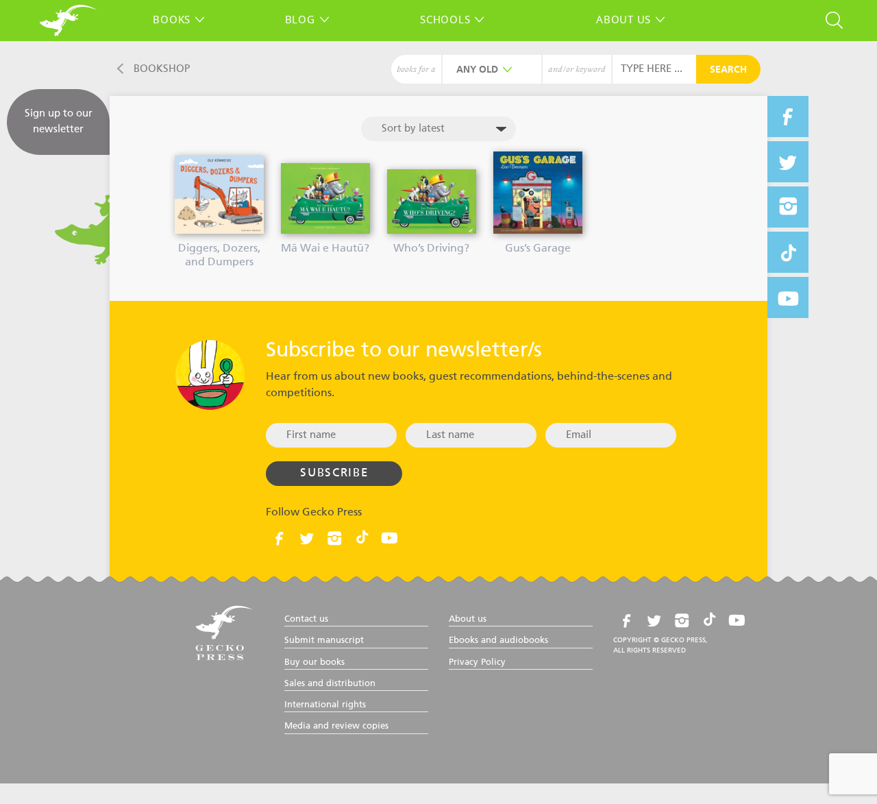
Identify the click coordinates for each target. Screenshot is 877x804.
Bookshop (162, 69)
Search (728, 70)
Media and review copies (336, 726)
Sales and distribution (329, 683)
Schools (445, 19)
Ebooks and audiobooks (498, 640)
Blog (300, 19)
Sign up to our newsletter (58, 121)
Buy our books (314, 662)
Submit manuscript (324, 640)
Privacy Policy (477, 662)
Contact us (306, 619)
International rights (325, 705)
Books (171, 19)
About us (623, 19)
